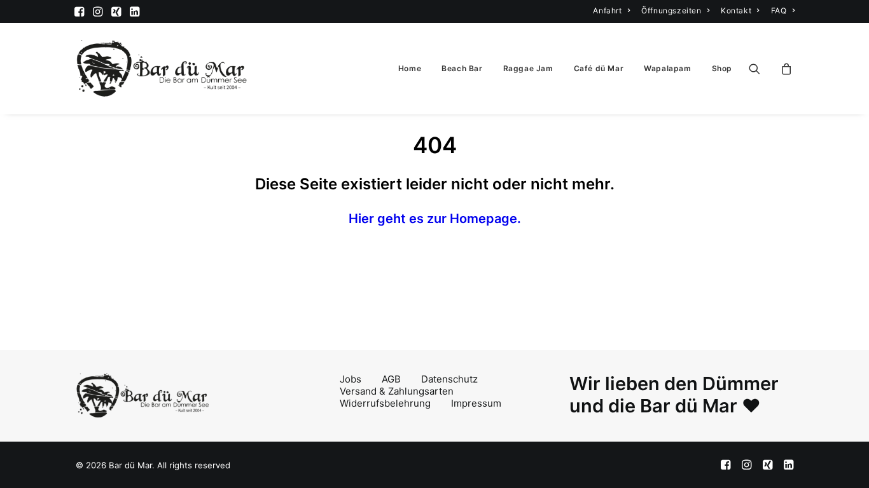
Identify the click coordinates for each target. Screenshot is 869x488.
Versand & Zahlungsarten (397, 391)
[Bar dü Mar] (162, 68)
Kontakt (736, 10)
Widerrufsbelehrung (385, 403)
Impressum (476, 403)
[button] (79, 11)
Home (409, 68)
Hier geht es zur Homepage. (435, 218)
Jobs (350, 379)
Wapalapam (667, 68)
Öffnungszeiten (671, 10)
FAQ (779, 10)
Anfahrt (607, 10)
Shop (722, 68)
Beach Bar (461, 68)
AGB (391, 379)
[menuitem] (611, 10)
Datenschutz (449, 379)
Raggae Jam (528, 68)
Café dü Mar (599, 68)
